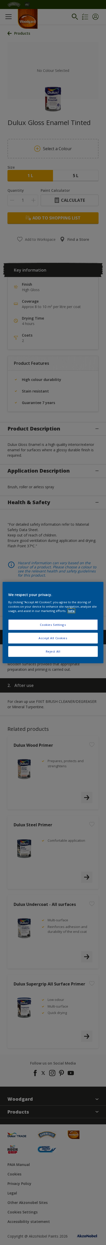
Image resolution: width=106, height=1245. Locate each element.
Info (71, 610)
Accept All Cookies (53, 638)
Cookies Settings (53, 625)
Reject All (53, 651)
